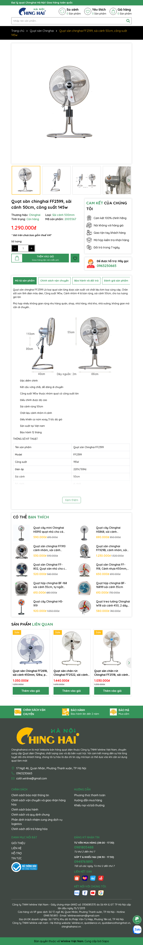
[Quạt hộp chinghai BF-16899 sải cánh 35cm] (84, 588)
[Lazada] (85, 877)
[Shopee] (77, 877)
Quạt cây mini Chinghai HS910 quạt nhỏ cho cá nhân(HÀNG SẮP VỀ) (48, 530)
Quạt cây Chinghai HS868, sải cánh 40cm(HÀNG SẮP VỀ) (109, 530)
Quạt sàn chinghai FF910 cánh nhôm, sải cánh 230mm (49, 548)
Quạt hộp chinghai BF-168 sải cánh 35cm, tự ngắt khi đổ (50, 585)
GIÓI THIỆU (18, 843)
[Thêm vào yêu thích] (75, 258)
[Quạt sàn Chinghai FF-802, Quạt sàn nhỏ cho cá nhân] (21, 570)
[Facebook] (85, 892)
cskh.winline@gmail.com (31, 778)
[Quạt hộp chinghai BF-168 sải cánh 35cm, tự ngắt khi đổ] (21, 588)
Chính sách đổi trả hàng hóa (29, 829)
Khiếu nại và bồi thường (89, 805)
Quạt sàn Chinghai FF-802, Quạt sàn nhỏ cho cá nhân (50, 566)
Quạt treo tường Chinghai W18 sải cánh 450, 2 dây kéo (113, 603)
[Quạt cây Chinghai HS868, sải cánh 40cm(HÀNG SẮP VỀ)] (84, 533)
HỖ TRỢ (16, 853)
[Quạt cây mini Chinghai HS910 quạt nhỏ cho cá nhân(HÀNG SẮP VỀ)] (21, 533)
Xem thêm (71, 500)
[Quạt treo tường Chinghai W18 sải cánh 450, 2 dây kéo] (84, 606)
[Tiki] (93, 877)
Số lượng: (16, 241)
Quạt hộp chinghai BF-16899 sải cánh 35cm (111, 585)
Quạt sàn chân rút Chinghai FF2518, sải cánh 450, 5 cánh (111, 673)
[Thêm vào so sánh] (46, 639)
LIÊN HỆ (16, 848)
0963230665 (106, 265)
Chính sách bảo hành (24, 809)
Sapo (105, 941)
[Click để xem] (71, 103)
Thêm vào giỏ (30, 691)
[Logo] (32, 11)
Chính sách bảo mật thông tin (30, 795)
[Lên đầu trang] (137, 910)
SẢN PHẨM (32, 624)
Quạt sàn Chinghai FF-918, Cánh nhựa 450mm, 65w (111, 566)
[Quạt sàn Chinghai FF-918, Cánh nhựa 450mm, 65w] (84, 570)
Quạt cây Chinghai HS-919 (48, 603)
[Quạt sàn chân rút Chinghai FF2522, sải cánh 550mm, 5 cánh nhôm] (72, 648)
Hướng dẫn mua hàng (88, 800)
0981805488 (83, 847)
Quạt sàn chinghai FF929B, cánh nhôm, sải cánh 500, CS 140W (111, 548)
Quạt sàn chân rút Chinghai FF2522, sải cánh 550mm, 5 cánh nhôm (71, 673)
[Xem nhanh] (46, 645)
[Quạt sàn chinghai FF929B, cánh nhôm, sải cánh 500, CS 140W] (84, 551)
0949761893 (83, 861)
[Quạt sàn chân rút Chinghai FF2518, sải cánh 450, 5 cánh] (112, 648)
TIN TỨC (16, 858)
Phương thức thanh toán (89, 795)
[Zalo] (77, 892)
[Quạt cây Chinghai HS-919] (21, 606)
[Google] (101, 892)
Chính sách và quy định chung (30, 814)
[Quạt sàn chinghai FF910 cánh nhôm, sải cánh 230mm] (21, 551)
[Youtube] (93, 892)
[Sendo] (101, 877)
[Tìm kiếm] (128, 20)
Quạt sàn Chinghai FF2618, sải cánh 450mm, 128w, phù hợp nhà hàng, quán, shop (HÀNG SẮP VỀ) (31, 673)
